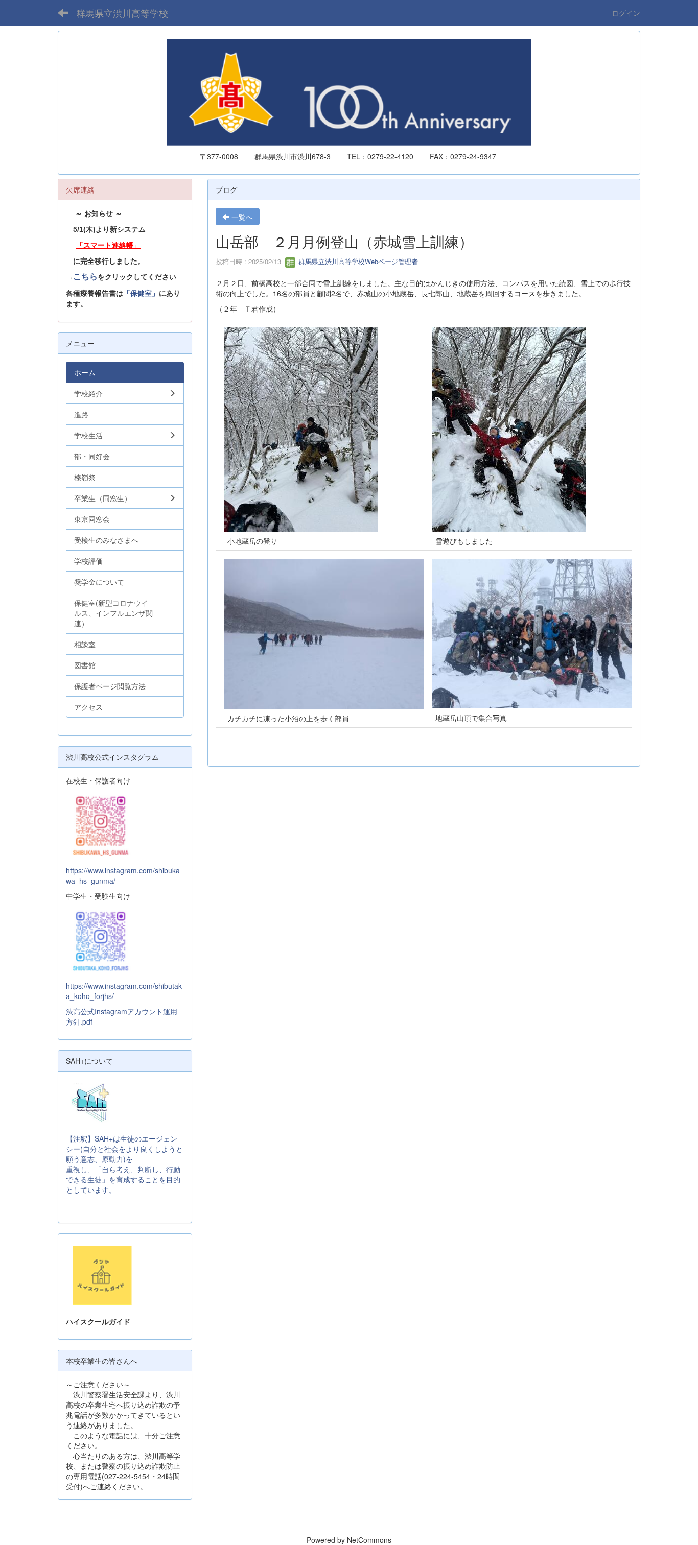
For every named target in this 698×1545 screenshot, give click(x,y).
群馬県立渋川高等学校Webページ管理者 (357, 261)
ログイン (626, 13)
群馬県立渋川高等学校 (122, 12)
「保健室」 (141, 293)
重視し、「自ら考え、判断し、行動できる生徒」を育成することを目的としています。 (123, 1179)
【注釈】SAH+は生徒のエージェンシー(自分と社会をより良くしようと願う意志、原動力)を (124, 1148)
